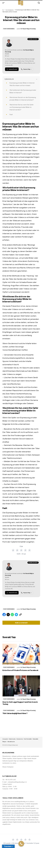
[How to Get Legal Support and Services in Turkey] (21, 685)
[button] (3, 3)
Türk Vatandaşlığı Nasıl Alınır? (14, 713)
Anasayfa (5, 739)
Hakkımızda (12, 739)
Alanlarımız (19, 739)
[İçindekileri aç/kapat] (36, 79)
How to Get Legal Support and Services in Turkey (20, 703)
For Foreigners (10, 10)
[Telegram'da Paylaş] (16, 615)
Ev (3, 10)
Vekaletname (11, 741)
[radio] (13, 550)
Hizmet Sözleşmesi (7, 767)
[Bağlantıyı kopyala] (20, 615)
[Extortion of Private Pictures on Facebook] (21, 654)
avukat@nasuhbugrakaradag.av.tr (17, 782)
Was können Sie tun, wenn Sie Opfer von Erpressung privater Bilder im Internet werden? (22, 107)
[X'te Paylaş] (8, 615)
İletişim (4, 741)
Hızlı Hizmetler (28, 739)
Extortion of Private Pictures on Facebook (20, 670)
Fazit (11, 114)
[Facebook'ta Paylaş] (4, 615)
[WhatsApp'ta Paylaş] (12, 615)
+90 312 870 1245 (10, 779)
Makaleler (35, 739)
